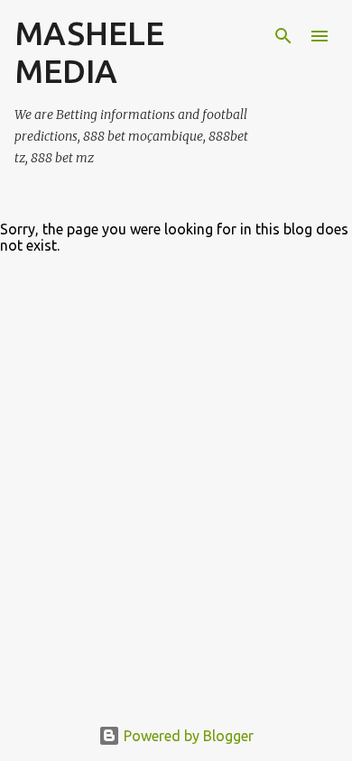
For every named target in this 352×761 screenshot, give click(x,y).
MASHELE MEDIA (89, 51)
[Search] (283, 36)
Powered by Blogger (187, 736)
